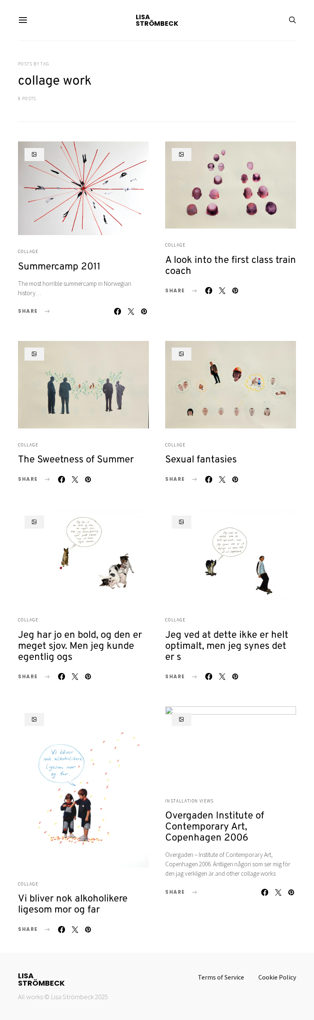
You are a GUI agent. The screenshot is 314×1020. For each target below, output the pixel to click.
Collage (28, 251)
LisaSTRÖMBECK (41, 979)
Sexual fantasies (201, 460)
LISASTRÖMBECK (157, 20)
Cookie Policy (277, 977)
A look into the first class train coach (230, 266)
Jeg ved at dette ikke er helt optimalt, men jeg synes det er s (226, 646)
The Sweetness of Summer (76, 460)
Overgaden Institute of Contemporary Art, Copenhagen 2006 (214, 827)
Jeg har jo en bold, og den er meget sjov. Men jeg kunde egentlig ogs (80, 646)
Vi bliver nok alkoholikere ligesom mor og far (73, 904)
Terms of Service (221, 977)
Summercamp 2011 (59, 267)
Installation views (189, 801)
